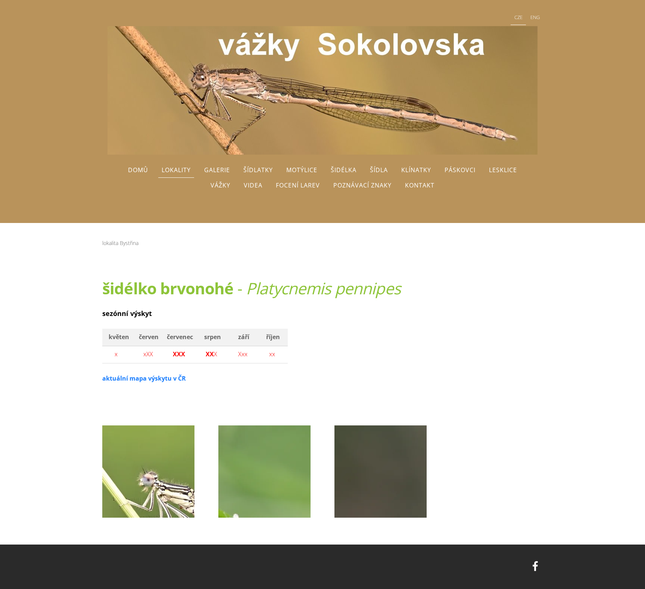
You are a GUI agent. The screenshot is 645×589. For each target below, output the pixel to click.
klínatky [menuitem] (416, 170)
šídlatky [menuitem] (258, 170)
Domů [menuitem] (138, 170)
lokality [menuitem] (176, 170)
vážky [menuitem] (220, 185)
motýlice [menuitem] (301, 170)
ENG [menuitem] (535, 17)
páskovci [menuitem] (460, 170)
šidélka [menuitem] (343, 170)
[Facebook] (535, 566)
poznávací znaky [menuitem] (362, 185)
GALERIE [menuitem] (217, 170)
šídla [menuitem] (379, 170)
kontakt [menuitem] (419, 185)
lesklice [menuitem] (503, 170)
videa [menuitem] (253, 185)
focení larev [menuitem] (298, 185)
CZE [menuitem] (518, 17)
